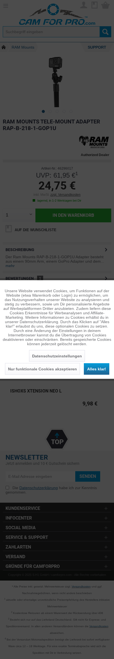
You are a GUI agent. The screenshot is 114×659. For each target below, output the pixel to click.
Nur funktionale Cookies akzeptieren (42, 369)
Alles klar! (96, 369)
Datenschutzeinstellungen (57, 356)
